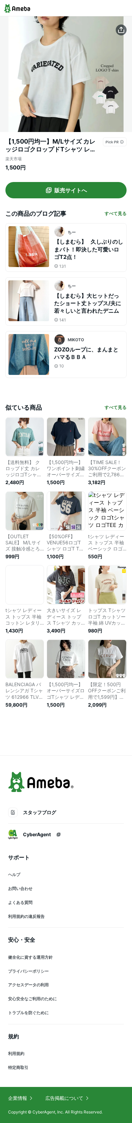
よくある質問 (20, 902)
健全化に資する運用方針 (30, 957)
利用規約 (16, 1053)
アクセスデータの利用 (28, 984)
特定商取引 (18, 1067)
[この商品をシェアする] (121, 29)
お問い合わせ (20, 888)
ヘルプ (14, 874)
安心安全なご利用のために (32, 998)
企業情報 (17, 1098)
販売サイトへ (70, 190)
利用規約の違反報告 (26, 916)
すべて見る (116, 213)
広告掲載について (64, 1098)
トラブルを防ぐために (28, 1012)
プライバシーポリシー (28, 971)
